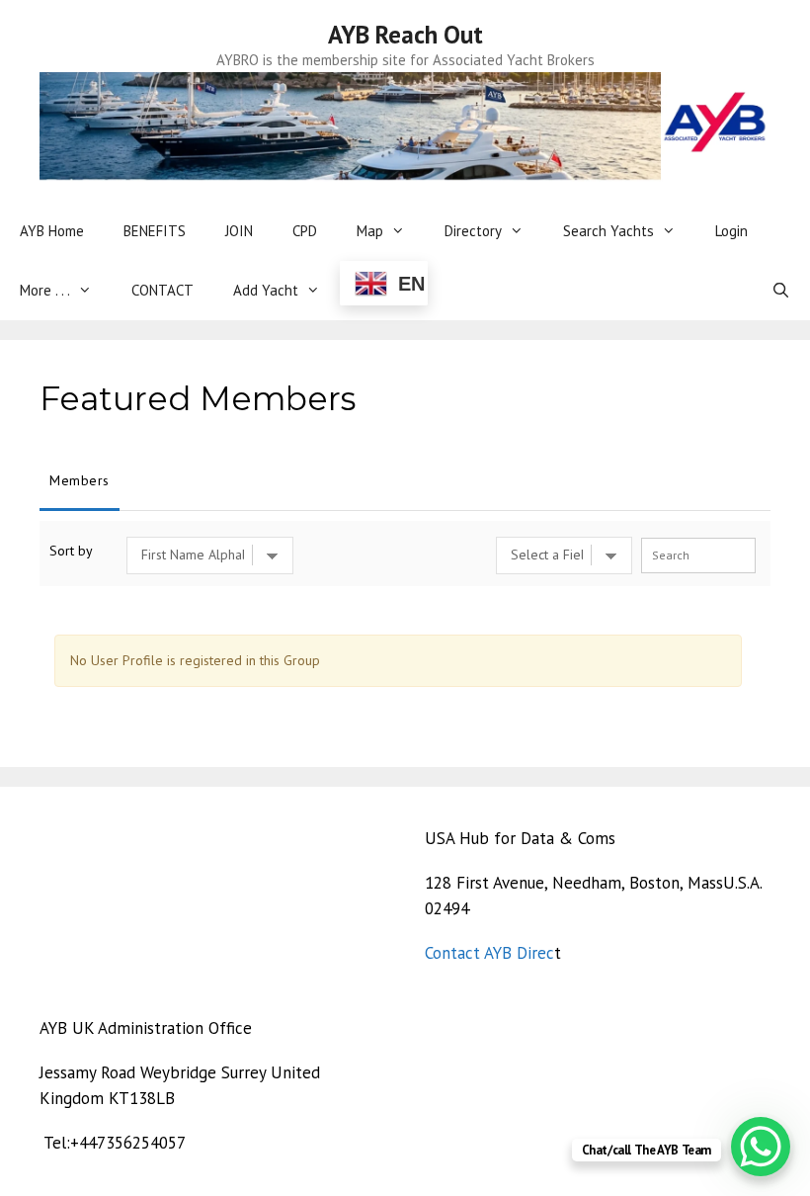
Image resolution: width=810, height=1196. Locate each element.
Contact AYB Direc (489, 953)
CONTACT (162, 290)
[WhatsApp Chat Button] (760, 1146)
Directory (473, 230)
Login (731, 230)
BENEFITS (154, 230)
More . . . (45, 290)
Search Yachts (608, 230)
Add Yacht (265, 290)
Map (370, 230)
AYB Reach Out (405, 34)
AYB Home (52, 230)
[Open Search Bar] (781, 290)
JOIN (239, 230)
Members (79, 480)
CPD (304, 230)
